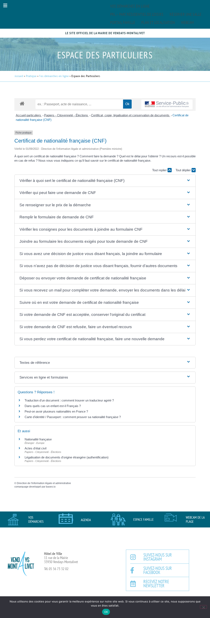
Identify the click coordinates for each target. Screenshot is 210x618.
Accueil (18, 76)
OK (106, 611)
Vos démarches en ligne (130, 6)
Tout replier (160, 170)
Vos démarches (35, 519)
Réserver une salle (185, 14)
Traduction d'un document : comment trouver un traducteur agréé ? (69, 400)
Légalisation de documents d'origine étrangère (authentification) (66, 457)
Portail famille (122, 22)
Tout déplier (184, 170)
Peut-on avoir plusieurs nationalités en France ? (56, 411)
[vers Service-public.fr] (167, 105)
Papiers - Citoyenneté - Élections (66, 115)
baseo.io (51, 486)
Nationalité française (38, 439)
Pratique (31, 76)
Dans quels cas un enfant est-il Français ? (53, 406)
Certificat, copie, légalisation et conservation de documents (130, 115)
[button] (5, 5)
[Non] (203, 607)
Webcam (187, 22)
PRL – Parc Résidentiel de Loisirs (136, 14)
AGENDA (86, 520)
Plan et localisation (158, 22)
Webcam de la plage (195, 519)
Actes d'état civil (35, 448)
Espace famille (143, 519)
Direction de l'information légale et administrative (44, 483)
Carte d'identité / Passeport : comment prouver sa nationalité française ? (73, 417)
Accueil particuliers (29, 115)
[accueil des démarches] (22, 103)
